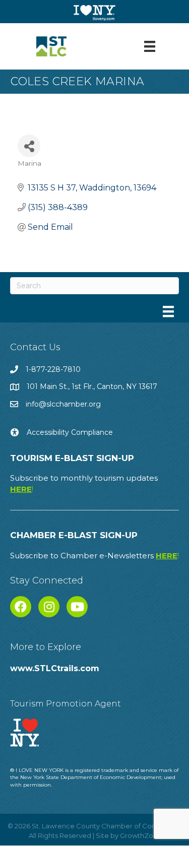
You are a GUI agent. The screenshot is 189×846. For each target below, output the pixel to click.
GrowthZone (141, 835)
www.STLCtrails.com (54, 668)
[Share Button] (29, 146)
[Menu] (149, 46)
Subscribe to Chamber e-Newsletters (94, 555)
